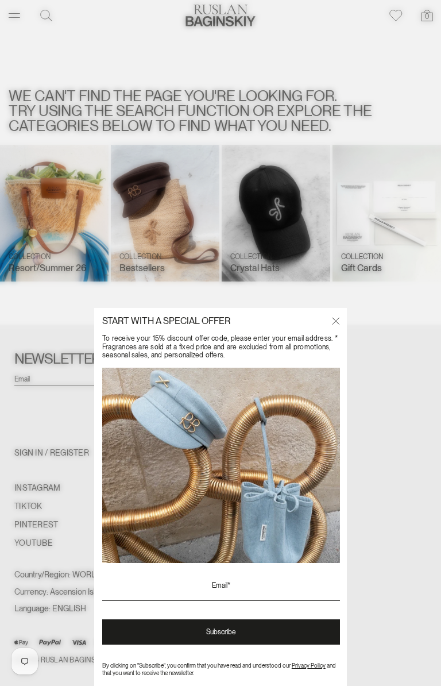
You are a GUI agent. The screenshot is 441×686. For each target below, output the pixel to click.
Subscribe (221, 632)
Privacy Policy (309, 665)
